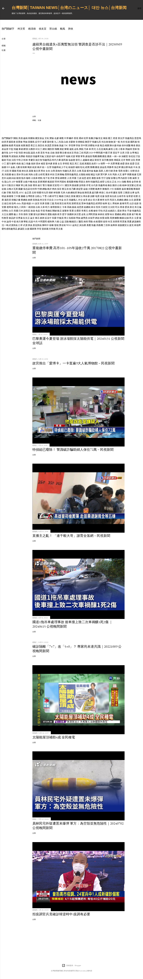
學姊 (25, 141)
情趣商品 (136, 210)
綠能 (88, 174)
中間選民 (42, 221)
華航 (25, 221)
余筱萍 (91, 217)
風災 (72, 163)
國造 (104, 156)
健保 (95, 210)
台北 (131, 199)
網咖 (44, 188)
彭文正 (26, 217)
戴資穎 (50, 181)
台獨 (9, 188)
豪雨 (110, 149)
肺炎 (70, 28)
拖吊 (23, 178)
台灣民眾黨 (91, 214)
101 (33, 203)
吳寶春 (19, 141)
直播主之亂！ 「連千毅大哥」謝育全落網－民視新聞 (71, 535)
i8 (12, 188)
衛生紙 (113, 196)
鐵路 (54, 214)
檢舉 (105, 203)
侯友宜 (42, 28)
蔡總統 (24, 199)
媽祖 (97, 217)
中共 (35, 221)
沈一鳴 (5, 225)
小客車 (121, 149)
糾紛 (13, 178)
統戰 (107, 217)
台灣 (132, 152)
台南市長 (121, 196)
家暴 (55, 163)
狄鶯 (102, 217)
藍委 (132, 163)
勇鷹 (88, 225)
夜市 (59, 214)
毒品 (102, 145)
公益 (61, 221)
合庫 (132, 192)
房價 (138, 159)
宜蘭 (30, 214)
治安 (133, 159)
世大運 (96, 199)
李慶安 (31, 159)
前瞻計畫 (15, 199)
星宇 (64, 214)
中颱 (30, 181)
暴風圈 (70, 181)
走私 (76, 149)
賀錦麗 (45, 228)
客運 (71, 210)
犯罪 (86, 138)
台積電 (41, 174)
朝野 (103, 163)
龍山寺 (7, 181)
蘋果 (101, 170)
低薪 (136, 203)
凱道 (78, 203)
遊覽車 (65, 210)
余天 (66, 199)
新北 (132, 207)
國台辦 (124, 167)
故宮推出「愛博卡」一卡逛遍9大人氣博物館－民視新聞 (73, 363)
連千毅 (135, 214)
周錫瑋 (128, 149)
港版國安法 (123, 225)
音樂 (47, 203)
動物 (111, 141)
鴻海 (30, 174)
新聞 (74, 203)
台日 (11, 210)
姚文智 (38, 159)
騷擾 (49, 185)
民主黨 (59, 228)
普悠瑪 (137, 138)
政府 (93, 163)
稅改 (35, 181)
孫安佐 (41, 145)
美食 (115, 170)
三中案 (17, 196)
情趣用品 (129, 138)
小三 (4, 163)
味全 (112, 214)
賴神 (42, 217)
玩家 (98, 174)
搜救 (111, 159)
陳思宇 (88, 141)
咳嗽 (51, 225)
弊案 (117, 163)
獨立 (137, 152)
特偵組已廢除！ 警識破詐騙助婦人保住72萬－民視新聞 (73, 449)
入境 (69, 178)
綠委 (122, 163)
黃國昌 (87, 163)
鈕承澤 (5, 141)
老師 (33, 163)
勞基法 (82, 181)
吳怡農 (82, 225)
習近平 (116, 152)
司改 (9, 159)
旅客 (98, 178)
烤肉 (54, 188)
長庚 (42, 203)
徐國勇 (117, 188)
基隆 (31, 170)
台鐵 (25, 181)
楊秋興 (50, 221)
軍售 (82, 156)
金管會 (135, 181)
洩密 (57, 152)
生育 (49, 167)
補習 (43, 163)
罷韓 (100, 221)
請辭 (92, 196)
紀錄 (126, 217)
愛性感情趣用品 (9, 228)
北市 (123, 159)
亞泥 (137, 163)
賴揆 (30, 199)
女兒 (60, 163)
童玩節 (36, 214)
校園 (23, 145)
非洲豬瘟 (80, 141)
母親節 (29, 156)
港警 (107, 214)
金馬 (137, 192)
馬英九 (113, 199)
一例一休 (116, 156)
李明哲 (66, 163)
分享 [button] (4, 38)
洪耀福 (91, 145)
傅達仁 (102, 192)
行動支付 (11, 185)
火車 (42, 207)
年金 (61, 199)
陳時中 (45, 225)
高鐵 (69, 207)
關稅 (15, 138)
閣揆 (45, 181)
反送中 (48, 217)
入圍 (17, 167)
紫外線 (90, 170)
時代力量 (56, 159)
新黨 (73, 196)
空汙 (103, 178)
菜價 (40, 181)
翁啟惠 (71, 159)
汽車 (86, 149)
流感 (81, 163)
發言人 (79, 159)
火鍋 (67, 192)
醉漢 (25, 149)
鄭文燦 (63, 152)
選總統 (118, 214)
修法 (13, 174)
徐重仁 (126, 170)
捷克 (131, 225)
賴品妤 (12, 217)
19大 (111, 188)
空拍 (100, 210)
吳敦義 (36, 199)
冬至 (110, 221)
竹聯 (39, 188)
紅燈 (136, 185)
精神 (124, 185)
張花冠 (131, 156)
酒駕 (61, 149)
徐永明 (109, 192)
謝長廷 (26, 210)
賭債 (18, 178)
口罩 (20, 225)
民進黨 (17, 145)
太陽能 (82, 174)
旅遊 (33, 210)
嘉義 (74, 207)
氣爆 (134, 174)
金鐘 (85, 188)
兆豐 (112, 163)
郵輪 (62, 174)
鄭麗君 (137, 188)
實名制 (62, 225)
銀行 (40, 185)
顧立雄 (7, 203)
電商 (120, 170)
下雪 (44, 196)
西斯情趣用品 (71, 174)
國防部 (50, 149)
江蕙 (52, 203)
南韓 (86, 221)
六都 (57, 221)
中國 (105, 152)
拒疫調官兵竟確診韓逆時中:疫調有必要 (61, 914)
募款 (138, 145)
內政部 (123, 178)
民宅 (93, 149)
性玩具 (44, 192)
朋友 (127, 163)
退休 (38, 163)
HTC (61, 185)
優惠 (93, 178)
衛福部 (71, 167)
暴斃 (61, 138)
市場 (42, 210)
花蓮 (102, 196)
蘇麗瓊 (10, 196)
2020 (91, 152)
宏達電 (55, 185)
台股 (35, 174)
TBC (66, 145)
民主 (131, 217)
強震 (107, 196)
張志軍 (117, 167)
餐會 (133, 145)
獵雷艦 (129, 188)
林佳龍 (26, 152)
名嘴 (90, 210)
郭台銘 (53, 28)
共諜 (105, 210)
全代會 (94, 185)
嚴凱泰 (12, 141)
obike (18, 203)
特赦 (119, 145)
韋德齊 (137, 225)
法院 (13, 159)
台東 (79, 170)
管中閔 (84, 145)
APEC (21, 192)
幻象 (4, 192)
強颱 (124, 181)
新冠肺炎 (37, 225)
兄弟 (63, 192)
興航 (81, 149)
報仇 (16, 207)
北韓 (34, 192)
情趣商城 (56, 167)
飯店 (59, 210)
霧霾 (23, 196)
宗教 (129, 178)
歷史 (124, 210)
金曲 (12, 167)
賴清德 (32, 28)
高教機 (99, 225)
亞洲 (57, 174)
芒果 (110, 152)
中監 (11, 149)
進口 (23, 163)
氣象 (96, 170)
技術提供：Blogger (73, 965)
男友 (43, 170)
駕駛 (108, 178)
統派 (34, 167)
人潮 (105, 170)
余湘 (95, 221)
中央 (135, 167)
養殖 (129, 181)
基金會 (5, 149)
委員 (127, 207)
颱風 (62, 28)
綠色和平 (60, 156)
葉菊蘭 (5, 156)
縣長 (25, 214)
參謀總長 (136, 221)
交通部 (77, 210)
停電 (88, 185)
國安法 (79, 196)
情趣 (16, 149)
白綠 (66, 141)
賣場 (57, 178)
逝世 (89, 178)
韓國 (39, 192)
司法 (117, 207)
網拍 (124, 214)
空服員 (60, 217)
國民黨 (133, 141)
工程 (81, 152)
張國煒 (70, 214)
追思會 (80, 207)
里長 (42, 152)
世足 (100, 138)
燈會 (115, 138)
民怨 (76, 152)
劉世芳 (98, 159)
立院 (6, 170)
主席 (122, 152)
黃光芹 (121, 138)
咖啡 (28, 178)
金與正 (75, 225)
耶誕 (4, 196)
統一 (44, 167)
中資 (13, 221)
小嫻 (49, 196)
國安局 (68, 185)
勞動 (90, 221)
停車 (52, 178)
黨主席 (37, 170)
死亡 (77, 163)
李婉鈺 (48, 210)
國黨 (14, 170)
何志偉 (104, 141)
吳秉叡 (22, 156)
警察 (128, 159)
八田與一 (23, 207)
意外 (4, 178)
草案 (74, 178)
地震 (97, 196)
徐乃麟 (72, 188)
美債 (20, 138)
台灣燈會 (30, 196)
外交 (80, 199)
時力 (47, 207)
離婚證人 (73, 221)
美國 (16, 210)
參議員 (88, 156)
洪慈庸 (7, 174)
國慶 (20, 188)
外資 (97, 145)
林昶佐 (101, 214)
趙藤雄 (86, 159)
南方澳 (19, 221)
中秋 (18, 159)
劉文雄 (62, 203)
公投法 (108, 181)
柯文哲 (21, 28)
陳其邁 (88, 192)
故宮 (37, 203)
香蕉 (76, 138)
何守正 (55, 196)
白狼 (119, 185)
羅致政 (14, 156)
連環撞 (53, 207)
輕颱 (76, 181)
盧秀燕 (84, 217)
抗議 (30, 221)
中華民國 (98, 152)
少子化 (64, 167)
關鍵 (54, 210)
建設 (92, 159)
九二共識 (58, 141)
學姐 (78, 217)
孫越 (61, 145)
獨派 (29, 167)
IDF (8, 167)
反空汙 (38, 141)
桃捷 (28, 203)
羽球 (57, 181)
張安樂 (130, 185)
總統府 (73, 192)
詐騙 (95, 138)
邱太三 (38, 149)
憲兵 (74, 170)
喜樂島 (31, 141)
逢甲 (124, 174)
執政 (130, 167)
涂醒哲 (124, 156)
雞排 (114, 185)
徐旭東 (23, 167)
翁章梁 (129, 196)
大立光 (5, 214)
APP (13, 181)
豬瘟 (105, 138)
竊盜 (93, 174)
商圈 (129, 174)
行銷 (110, 170)
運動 (49, 214)
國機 (99, 156)
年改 (47, 152)
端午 (54, 156)
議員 (33, 152)
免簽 (37, 210)
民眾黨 (123, 221)
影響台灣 (115, 178)
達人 (110, 203)
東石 (37, 217)
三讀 (79, 178)
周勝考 (110, 167)
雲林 (134, 149)
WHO (69, 225)
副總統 (87, 207)
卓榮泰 (71, 141)
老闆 (9, 207)
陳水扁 (113, 145)
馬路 (114, 174)
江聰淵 (126, 192)
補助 (77, 167)
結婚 (9, 178)
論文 (32, 217)
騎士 (59, 207)
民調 (86, 152)
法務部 (31, 149)
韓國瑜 (31, 138)
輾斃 (117, 217)
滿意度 (7, 199)
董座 (47, 174)
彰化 (82, 167)
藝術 (4, 159)
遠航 (71, 149)
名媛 (56, 138)
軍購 (78, 156)
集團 (91, 138)
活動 (66, 221)
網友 (45, 149)
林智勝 (56, 192)
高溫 (84, 170)
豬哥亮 (125, 203)
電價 (112, 217)
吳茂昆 (48, 145)
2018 (56, 199)
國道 (97, 167)
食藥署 (19, 181)
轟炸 (71, 138)
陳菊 (66, 149)
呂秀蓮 (19, 217)
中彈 (66, 138)
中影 (16, 152)
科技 (52, 174)
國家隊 (33, 228)
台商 (53, 170)
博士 (66, 217)
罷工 (110, 138)
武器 (73, 156)
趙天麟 (95, 192)
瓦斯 (139, 174)
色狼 (18, 163)
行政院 (104, 207)
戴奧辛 (98, 188)
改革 (85, 199)
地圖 (68, 156)
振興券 (113, 225)
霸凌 (119, 210)
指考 (13, 203)
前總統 (120, 199)
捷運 (136, 199)
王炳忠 (67, 196)
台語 (131, 203)
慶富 (115, 192)
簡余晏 (86, 196)
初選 (135, 196)
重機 (92, 167)
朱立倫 (138, 207)
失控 (123, 141)
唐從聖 (79, 188)
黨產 (11, 145)
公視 (115, 149)
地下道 (46, 178)
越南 (25, 138)
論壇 (9, 221)
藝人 (16, 214)
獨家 (18, 185)
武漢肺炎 (13, 225)
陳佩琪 (105, 188)
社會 (4, 50)
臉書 (4, 167)
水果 (37, 152)
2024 (119, 181)
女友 (48, 170)
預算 (21, 152)
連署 (44, 141)
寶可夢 (103, 174)
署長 (35, 185)
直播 (129, 214)
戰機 (94, 156)
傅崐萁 (117, 159)
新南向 (58, 170)
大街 (110, 174)
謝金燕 (103, 167)
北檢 (52, 152)
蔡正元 (34, 145)
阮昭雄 (72, 217)
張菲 (59, 188)
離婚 (61, 196)
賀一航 (116, 141)
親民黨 (64, 159)
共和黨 (52, 228)
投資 (127, 141)
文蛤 (47, 138)
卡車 (64, 207)
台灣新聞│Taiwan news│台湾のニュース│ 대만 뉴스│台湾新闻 (69, 7)
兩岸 (39, 167)
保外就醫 (126, 145)
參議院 (21, 228)
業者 (21, 149)
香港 (122, 207)
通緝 (81, 138)
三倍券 (106, 225)
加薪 (30, 185)
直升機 (105, 159)
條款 (110, 185)
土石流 (99, 149)
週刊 (9, 163)
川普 (127, 152)
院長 (98, 207)
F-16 (98, 163)
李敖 (78, 145)
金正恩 (28, 192)
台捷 (27, 228)
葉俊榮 (75, 185)
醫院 (81, 221)
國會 (109, 156)
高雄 (57, 203)
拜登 (39, 228)
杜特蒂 (33, 188)
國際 (11, 214)
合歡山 (38, 196)
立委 (136, 217)
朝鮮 (51, 192)
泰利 (88, 181)
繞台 (90, 199)
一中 (108, 163)
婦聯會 (63, 178)
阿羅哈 (62, 181)
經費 (87, 167)
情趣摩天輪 (38, 156)
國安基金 (39, 138)
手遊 (129, 210)
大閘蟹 (91, 188)
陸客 (120, 192)
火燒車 (34, 178)
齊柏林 (115, 203)
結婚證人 (112, 210)
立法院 (111, 207)
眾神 (83, 203)
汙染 (138, 156)
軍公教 (24, 185)
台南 (37, 207)
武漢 (25, 225)
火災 (119, 174)
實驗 (51, 138)
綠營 (102, 181)
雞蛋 (28, 145)
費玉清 (65, 188)
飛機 (57, 149)
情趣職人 (73, 199)
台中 (11, 152)
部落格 (55, 145)
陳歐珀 (43, 214)
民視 (69, 203)
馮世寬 (14, 192)
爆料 (13, 163)
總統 (126, 199)
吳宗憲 (77, 214)
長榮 (54, 217)
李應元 (84, 210)
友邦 (107, 199)
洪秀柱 (5, 210)
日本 (21, 210)
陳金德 (81, 192)
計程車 (24, 159)
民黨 (19, 170)
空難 (9, 192)
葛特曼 (50, 141)
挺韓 (105, 221)
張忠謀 (26, 188)
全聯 (132, 170)
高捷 (24, 203)
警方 (45, 185)
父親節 (47, 156)
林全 (93, 207)
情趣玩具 (96, 141)
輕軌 (40, 178)
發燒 (56, 225)
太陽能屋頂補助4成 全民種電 (53, 737)
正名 (114, 181)
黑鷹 (129, 221)
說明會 (82, 185)
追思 (84, 178)
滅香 (134, 178)
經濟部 (99, 203)
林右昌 (25, 170)
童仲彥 (49, 163)
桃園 (107, 145)
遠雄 (123, 188)
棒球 (102, 199)
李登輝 (72, 145)
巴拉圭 (50, 199)
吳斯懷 (116, 221)
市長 (21, 214)
